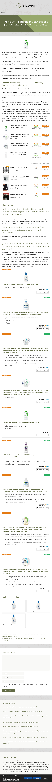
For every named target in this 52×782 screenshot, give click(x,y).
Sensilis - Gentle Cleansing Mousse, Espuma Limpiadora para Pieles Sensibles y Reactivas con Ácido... (19, 154)
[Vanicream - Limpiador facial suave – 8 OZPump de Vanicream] (26, 277)
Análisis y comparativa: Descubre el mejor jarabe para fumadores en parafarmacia (22, 711)
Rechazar (37, 778)
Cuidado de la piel (8, 632)
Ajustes (45, 778)
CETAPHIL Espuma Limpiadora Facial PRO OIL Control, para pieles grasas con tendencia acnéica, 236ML (25, 456)
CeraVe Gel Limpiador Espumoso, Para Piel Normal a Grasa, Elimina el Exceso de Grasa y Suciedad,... (19, 145)
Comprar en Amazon (43, 292)
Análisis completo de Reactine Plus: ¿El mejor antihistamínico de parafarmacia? (22, 707)
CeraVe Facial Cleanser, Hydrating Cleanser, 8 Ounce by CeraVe (21, 422)
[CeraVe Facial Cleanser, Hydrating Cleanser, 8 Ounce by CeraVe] (26, 414)
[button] (50, 12)
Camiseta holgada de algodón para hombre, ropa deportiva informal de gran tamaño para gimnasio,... (20, 195)
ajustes (17, 780)
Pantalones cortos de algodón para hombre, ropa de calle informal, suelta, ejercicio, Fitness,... (19, 186)
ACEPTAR (28, 778)
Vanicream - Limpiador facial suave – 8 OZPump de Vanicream (20, 284)
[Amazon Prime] (47, 289)
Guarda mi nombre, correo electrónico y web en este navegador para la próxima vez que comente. (25, 685)
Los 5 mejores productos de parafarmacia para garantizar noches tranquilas (21, 722)
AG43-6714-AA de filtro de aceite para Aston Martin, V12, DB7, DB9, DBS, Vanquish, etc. (19, 178)
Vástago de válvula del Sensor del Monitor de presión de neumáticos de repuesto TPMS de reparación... (19, 169)
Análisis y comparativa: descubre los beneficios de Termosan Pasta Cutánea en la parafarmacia (25, 737)
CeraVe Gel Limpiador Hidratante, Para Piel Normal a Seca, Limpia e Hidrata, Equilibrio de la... (19, 136)
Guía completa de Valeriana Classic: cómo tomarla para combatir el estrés (20, 726)
